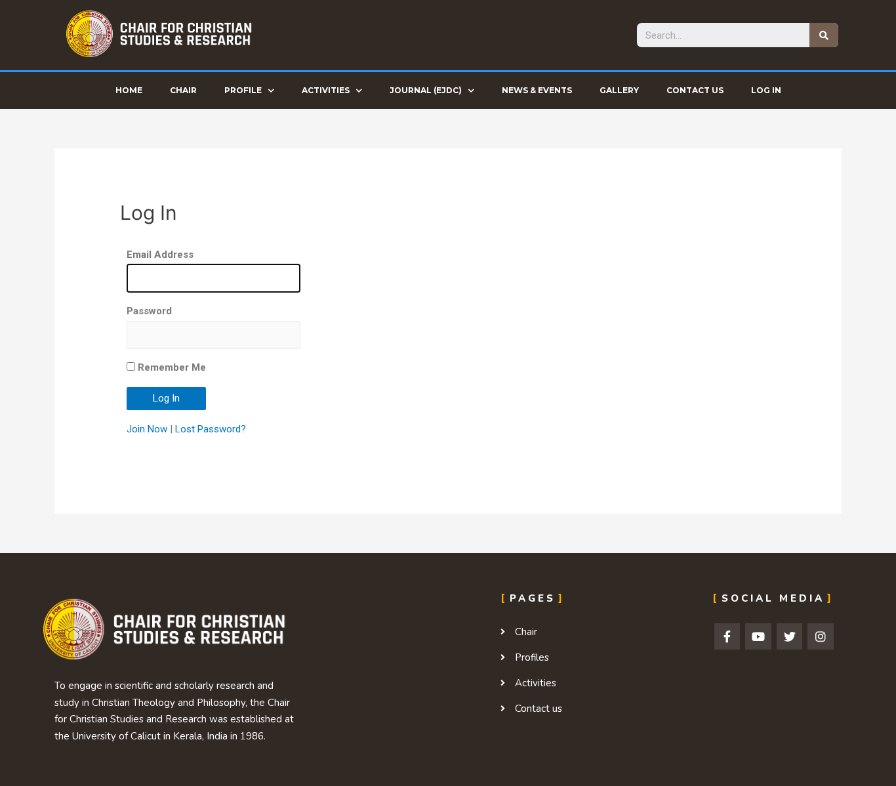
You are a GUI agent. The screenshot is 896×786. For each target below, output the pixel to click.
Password (149, 311)
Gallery (619, 90)
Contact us (694, 90)
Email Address (160, 254)
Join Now (147, 429)
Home (128, 90)
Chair (183, 90)
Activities (326, 90)
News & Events (537, 90)
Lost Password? (210, 429)
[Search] (823, 35)
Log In (766, 90)
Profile (243, 90)
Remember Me (170, 367)
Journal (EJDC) (426, 90)
